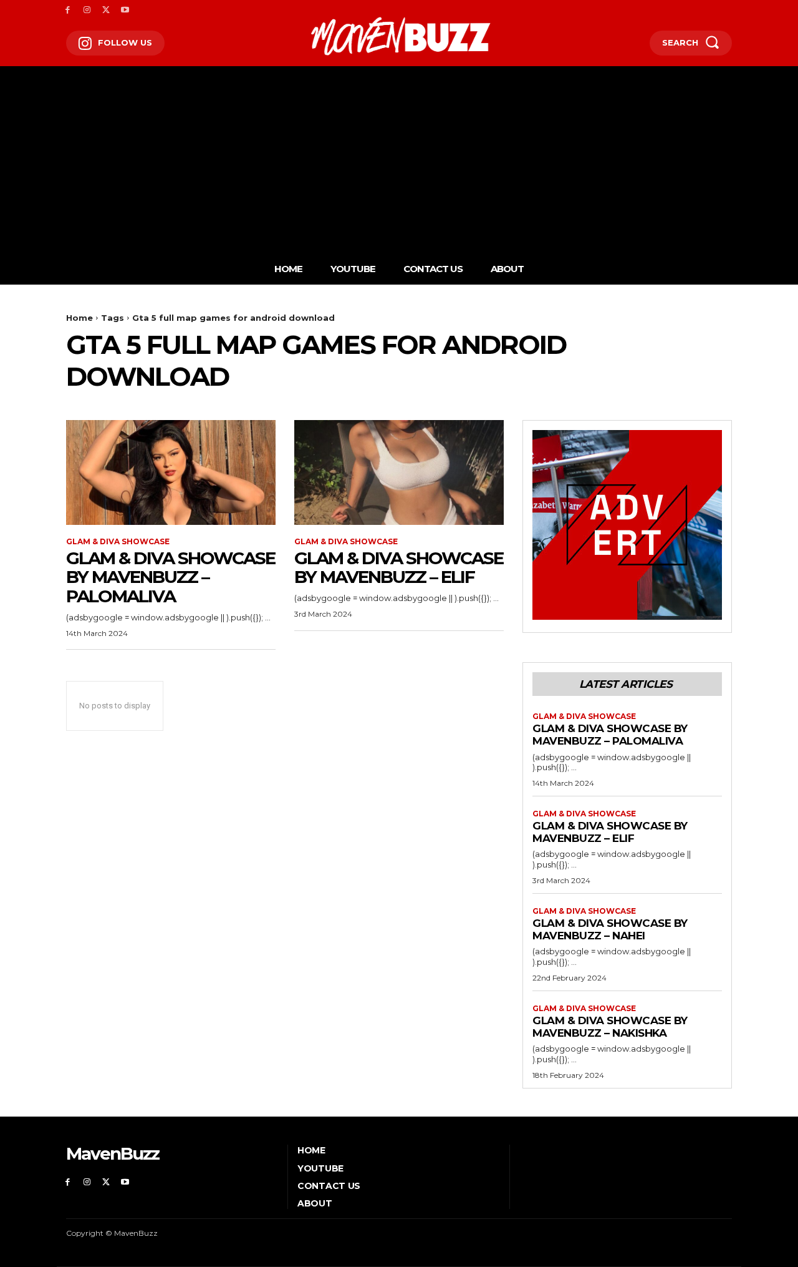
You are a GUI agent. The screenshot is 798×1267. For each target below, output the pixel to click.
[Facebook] (67, 10)
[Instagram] (87, 10)
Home (79, 318)
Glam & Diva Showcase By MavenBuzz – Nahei (610, 929)
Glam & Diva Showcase (118, 541)
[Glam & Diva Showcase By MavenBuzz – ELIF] (399, 472)
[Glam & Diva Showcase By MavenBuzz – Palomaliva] (171, 472)
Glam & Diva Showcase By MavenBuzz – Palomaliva (170, 577)
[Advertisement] (399, 153)
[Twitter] (106, 10)
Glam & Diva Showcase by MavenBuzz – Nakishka (610, 1026)
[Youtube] (125, 10)
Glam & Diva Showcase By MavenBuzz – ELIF (398, 567)
